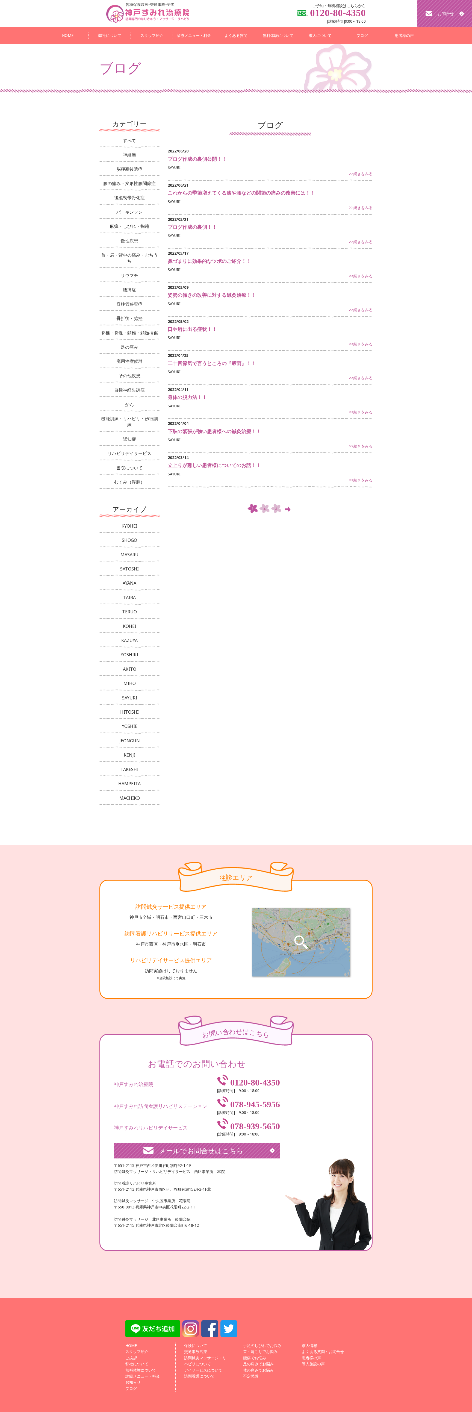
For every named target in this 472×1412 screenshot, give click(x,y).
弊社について (109, 35)
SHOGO (129, 540)
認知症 (129, 439)
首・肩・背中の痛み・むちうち (129, 258)
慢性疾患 (129, 241)
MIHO (129, 683)
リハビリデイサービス (129, 453)
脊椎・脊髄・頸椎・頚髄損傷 (129, 333)
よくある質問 (236, 35)
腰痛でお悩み (254, 1357)
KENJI (129, 755)
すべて (129, 140)
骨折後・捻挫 (129, 318)
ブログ (362, 35)
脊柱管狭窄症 (129, 304)
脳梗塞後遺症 (129, 169)
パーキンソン (129, 212)
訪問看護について (199, 1376)
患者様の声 (404, 35)
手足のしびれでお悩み (262, 1345)
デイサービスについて (203, 1370)
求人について (320, 35)
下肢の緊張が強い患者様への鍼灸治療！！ (214, 431)
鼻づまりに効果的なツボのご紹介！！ (209, 261)
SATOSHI (129, 569)
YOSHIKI (129, 655)
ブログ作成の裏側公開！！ (197, 159)
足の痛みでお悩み (258, 1363)
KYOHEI (129, 526)
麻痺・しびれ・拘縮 (129, 226)
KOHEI (129, 626)
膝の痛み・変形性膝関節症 (129, 183)
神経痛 (129, 155)
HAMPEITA (129, 784)
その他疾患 (129, 376)
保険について (195, 1345)
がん (129, 404)
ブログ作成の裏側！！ (192, 227)
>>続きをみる (361, 173)
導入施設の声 (313, 1363)
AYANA (129, 583)
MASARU (129, 555)
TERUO (129, 612)
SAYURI (129, 698)
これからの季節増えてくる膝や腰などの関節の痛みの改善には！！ (241, 193)
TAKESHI (129, 769)
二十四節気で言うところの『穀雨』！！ (212, 363)
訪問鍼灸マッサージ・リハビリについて (205, 1360)
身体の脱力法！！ (187, 397)
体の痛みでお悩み (258, 1370)
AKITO (129, 669)
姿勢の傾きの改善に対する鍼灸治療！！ (212, 295)
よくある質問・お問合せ (323, 1351)
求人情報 (309, 1345)
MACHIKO (129, 798)
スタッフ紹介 (151, 35)
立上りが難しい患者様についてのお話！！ (214, 465)
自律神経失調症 (129, 390)
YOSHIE (129, 726)
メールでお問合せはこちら (201, 1150)
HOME (67, 35)
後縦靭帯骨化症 (129, 198)
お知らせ (133, 1382)
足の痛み (129, 347)
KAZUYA (129, 640)
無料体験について (278, 35)
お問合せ (446, 13)
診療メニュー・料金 (194, 35)
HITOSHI (129, 712)
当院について (129, 468)
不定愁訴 (250, 1376)
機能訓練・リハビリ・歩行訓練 (129, 422)
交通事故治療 (195, 1351)
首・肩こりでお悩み (260, 1351)
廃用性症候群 (129, 361)
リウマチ (129, 275)
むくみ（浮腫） (129, 482)
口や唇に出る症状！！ (192, 329)
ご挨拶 (131, 1357)
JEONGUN (129, 741)
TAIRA (129, 598)
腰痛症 (129, 290)
